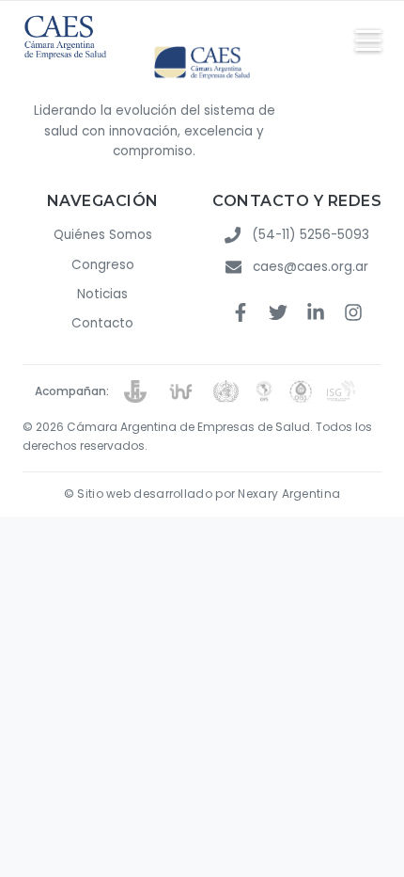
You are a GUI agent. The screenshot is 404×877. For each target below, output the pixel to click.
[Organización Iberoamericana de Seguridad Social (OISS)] (300, 391)
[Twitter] (278, 315)
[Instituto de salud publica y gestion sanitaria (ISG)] (348, 391)
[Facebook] (240, 315)
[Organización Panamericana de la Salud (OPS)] (264, 391)
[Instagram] (353, 315)
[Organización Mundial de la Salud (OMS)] (226, 391)
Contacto (102, 323)
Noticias (102, 294)
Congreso (102, 265)
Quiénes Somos (103, 235)
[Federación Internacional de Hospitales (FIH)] (180, 391)
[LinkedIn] (315, 315)
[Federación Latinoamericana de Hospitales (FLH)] (135, 391)
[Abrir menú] (368, 40)
